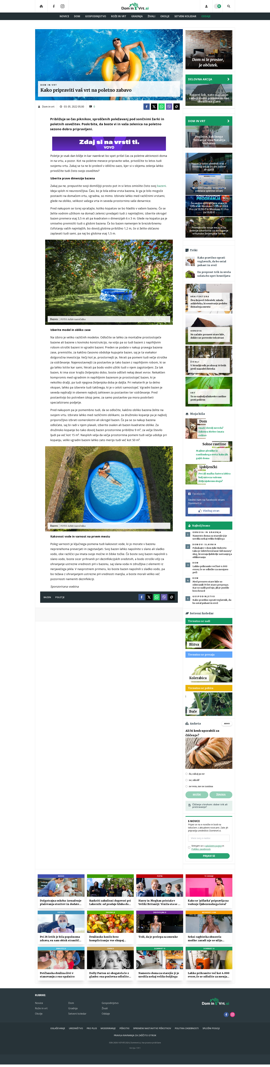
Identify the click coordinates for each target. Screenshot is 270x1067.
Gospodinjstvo (95, 16)
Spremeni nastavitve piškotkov (152, 1028)
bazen (47, 597)
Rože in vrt (118, 16)
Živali (151, 16)
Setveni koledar (185, 16)
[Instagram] (62, 6)
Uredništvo (76, 1028)
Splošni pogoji (211, 1028)
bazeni (161, 186)
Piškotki (124, 1028)
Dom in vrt (48, 106)
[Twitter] (154, 106)
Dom (77, 16)
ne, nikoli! (194, 780)
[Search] (229, 6)
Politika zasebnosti (187, 1028)
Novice (64, 16)
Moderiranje (108, 1028)
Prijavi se (209, 856)
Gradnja (137, 16)
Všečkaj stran (211, 510)
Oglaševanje (57, 1028)
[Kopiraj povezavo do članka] (176, 106)
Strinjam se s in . (207, 847)
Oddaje (205, 16)
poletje (60, 597)
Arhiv (227, 723)
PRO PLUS (92, 1028)
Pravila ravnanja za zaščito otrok (135, 1035)
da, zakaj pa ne (197, 773)
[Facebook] (54, 6)
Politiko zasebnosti (200, 849)
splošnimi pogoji (213, 845)
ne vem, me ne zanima (201, 786)
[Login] (206, 6)
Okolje (164, 16)
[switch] (217, 6)
